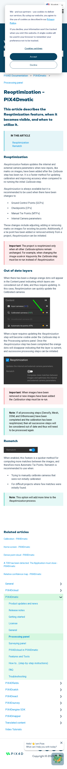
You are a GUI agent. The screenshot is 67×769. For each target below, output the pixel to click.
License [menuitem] (13, 623)
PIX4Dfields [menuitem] (12, 683)
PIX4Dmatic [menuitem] (11, 597)
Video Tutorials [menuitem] (13, 729)
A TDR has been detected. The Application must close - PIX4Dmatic (31, 564)
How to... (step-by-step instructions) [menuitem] (28, 663)
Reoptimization (20, 142)
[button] (60, 584)
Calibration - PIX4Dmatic (16, 539)
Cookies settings (33, 48)
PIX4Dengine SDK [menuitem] (15, 709)
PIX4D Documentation (16, 75)
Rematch (17, 146)
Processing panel (13, 82)
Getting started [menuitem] (17, 616)
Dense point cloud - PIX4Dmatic (19, 555)
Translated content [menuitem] (15, 722)
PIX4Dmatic (39, 75)
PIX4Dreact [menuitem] (11, 696)
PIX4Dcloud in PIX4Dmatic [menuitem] (23, 649)
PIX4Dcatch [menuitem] (11, 689)
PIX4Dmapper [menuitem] (13, 716)
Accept (33, 56)
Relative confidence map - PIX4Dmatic (22, 574)
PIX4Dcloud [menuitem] (11, 590)
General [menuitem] (9, 583)
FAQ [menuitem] (11, 669)
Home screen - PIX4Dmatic (17, 547)
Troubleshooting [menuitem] (17, 676)
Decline (33, 65)
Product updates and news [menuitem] (23, 603)
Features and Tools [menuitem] (19, 656)
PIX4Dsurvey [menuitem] (12, 702)
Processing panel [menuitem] (19, 636)
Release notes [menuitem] (17, 610)
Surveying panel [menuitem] (17, 643)
